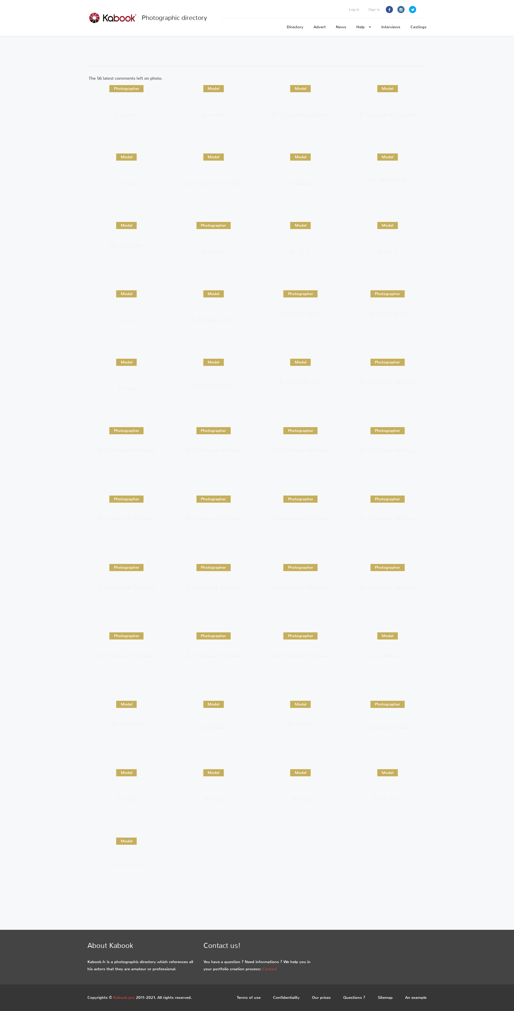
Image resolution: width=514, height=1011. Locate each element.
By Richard (213, 726)
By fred (126, 182)
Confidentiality (286, 997)
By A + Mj (387, 797)
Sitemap (385, 997)
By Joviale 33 (387, 312)
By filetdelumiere (213, 318)
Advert (320, 26)
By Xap (126, 387)
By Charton (301, 182)
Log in (354, 9)
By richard (300, 723)
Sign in (374, 9)
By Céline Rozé (387, 726)
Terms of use (249, 997)
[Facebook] (389, 9)
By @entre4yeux (300, 381)
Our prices (321, 997)
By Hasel (213, 250)
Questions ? (354, 997)
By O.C (300, 250)
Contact (269, 968)
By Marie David (300, 312)
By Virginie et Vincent (300, 113)
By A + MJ (126, 863)
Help (361, 26)
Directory (295, 26)
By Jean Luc (387, 654)
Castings (418, 26)
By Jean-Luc (126, 723)
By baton (126, 113)
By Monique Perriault (388, 381)
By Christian (126, 244)
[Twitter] (412, 9)
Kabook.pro (124, 997)
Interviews (390, 26)
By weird (213, 113)
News (341, 26)
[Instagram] (401, 9)
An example (416, 997)
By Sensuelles (387, 179)
